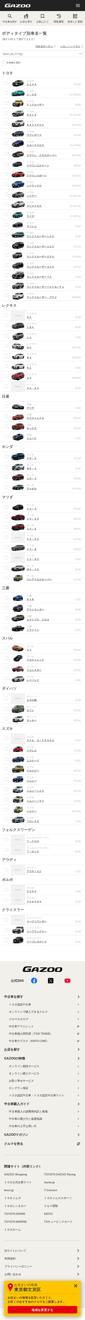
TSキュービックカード (58, 1221)
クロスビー (54, 770)
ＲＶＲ (54, 599)
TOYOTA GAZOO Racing (60, 1174)
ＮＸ (54, 347)
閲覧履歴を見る (44, 46)
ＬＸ (54, 337)
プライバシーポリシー (18, 1266)
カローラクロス (54, 145)
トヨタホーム (12, 1229)
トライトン (54, 630)
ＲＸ (54, 357)
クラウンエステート (54, 165)
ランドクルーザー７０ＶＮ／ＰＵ (54, 287)
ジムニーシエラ (54, 791)
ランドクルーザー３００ (54, 266)
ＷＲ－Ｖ (54, 468)
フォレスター (54, 670)
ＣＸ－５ (54, 528)
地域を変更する (42, 1310)
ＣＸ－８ (54, 549)
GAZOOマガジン (16, 1134)
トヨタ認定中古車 (20, 1004)
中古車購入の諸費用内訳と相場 (28, 1111)
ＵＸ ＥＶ (54, 388)
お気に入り (42, 21)
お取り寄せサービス (21, 1080)
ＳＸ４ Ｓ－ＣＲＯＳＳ (54, 740)
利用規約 (10, 1258)
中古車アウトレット (21, 1026)
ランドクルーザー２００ (54, 246)
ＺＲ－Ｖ (54, 478)
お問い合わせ (13, 1274)
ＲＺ (54, 367)
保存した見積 (75, 21)
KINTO (48, 1213)
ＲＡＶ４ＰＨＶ (54, 125)
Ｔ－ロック (54, 851)
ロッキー (54, 720)
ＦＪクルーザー (54, 104)
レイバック (54, 680)
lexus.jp (9, 1190)
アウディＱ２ (54, 871)
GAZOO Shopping (15, 1174)
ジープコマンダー (54, 921)
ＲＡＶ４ (54, 115)
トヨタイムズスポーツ (58, 1198)
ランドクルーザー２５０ (54, 256)
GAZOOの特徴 (14, 1058)
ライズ (54, 216)
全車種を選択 (13, 62)
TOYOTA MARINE (15, 1221)
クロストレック (54, 660)
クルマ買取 (51, 1205)
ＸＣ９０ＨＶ (54, 901)
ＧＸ (54, 317)
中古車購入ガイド (16, 1104)
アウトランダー (54, 609)
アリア (54, 408)
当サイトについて (15, 1250)
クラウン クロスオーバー (54, 155)
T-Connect (50, 1190)
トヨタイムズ (12, 1198)
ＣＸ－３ (54, 508)
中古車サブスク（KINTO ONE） (29, 1040)
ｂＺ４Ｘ (54, 84)
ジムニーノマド (54, 801)
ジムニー (54, 781)
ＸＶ (54, 649)
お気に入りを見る (70, 46)
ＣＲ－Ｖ (54, 458)
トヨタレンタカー (15, 1205)
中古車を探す (13, 996)
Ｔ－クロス (54, 841)
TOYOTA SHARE (14, 1213)
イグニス (54, 750)
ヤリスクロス (54, 206)
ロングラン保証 (18, 1088)
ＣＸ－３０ (54, 518)
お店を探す (26, 21)
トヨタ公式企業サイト (18, 1182)
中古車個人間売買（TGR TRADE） (31, 1033)
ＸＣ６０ (54, 891)
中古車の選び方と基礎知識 (25, 1118)
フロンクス (54, 821)
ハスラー (54, 811)
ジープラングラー (54, 931)
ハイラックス (54, 185)
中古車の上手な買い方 (23, 1126)
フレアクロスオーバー (54, 579)
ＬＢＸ (54, 327)
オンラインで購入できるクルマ (28, 1011)
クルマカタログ (18, 1019)
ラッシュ (54, 226)
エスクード (54, 760)
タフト (54, 710)
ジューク (54, 438)
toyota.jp (49, 1182)
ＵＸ (54, 377)
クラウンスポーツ (54, 175)
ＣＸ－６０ (54, 539)
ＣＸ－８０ (54, 559)
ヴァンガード (54, 135)
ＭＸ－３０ (54, 569)
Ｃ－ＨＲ (54, 94)
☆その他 (54, 700)
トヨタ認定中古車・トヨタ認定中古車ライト (36, 1095)
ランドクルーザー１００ (54, 236)
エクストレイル (54, 418)
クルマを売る (13, 1143)
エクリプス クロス (54, 619)
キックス (54, 428)
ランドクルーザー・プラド (54, 297)
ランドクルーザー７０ (54, 277)
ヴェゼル (54, 488)
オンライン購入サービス (24, 1073)
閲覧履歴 (59, 21)
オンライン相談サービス (24, 1066)
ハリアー (54, 196)
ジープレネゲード (54, 941)
